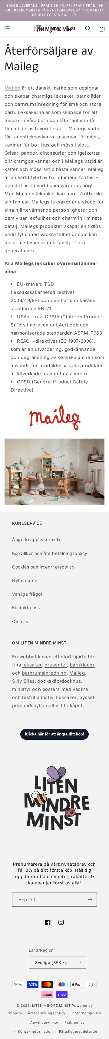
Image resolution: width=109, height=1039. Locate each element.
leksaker (32, 665)
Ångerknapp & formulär (37, 539)
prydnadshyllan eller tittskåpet (47, 705)
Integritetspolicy (86, 1013)
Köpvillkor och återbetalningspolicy (50, 553)
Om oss (20, 621)
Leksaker (66, 697)
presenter (56, 665)
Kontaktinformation (35, 1031)
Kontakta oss (26, 607)
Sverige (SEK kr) (51, 962)
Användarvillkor (44, 1022)
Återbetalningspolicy (46, 1013)
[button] (7, 28)
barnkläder (82, 665)
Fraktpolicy (74, 1022)
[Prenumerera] (90, 900)
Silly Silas (23, 681)
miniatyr (21, 689)
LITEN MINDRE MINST (51, 1005)
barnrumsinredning (44, 673)
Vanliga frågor (27, 594)
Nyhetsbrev (24, 580)
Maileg (77, 673)
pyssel (86, 697)
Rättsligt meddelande (78, 1031)
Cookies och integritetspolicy (43, 566)
